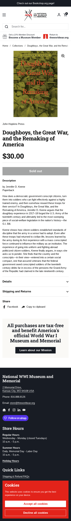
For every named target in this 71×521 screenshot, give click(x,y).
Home (5, 46)
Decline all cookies (35, 512)
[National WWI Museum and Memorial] (35, 15)
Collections (17, 46)
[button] (65, 15)
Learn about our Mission (35, 350)
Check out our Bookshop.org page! (35, 3)
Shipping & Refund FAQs (15, 476)
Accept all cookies (36, 503)
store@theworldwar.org (22, 403)
